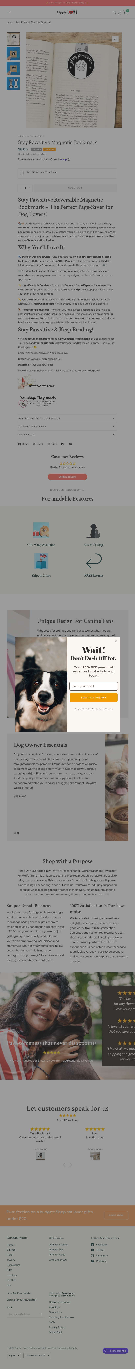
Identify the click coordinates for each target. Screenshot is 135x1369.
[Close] (116, 641)
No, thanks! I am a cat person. (93, 708)
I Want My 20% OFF (93, 697)
